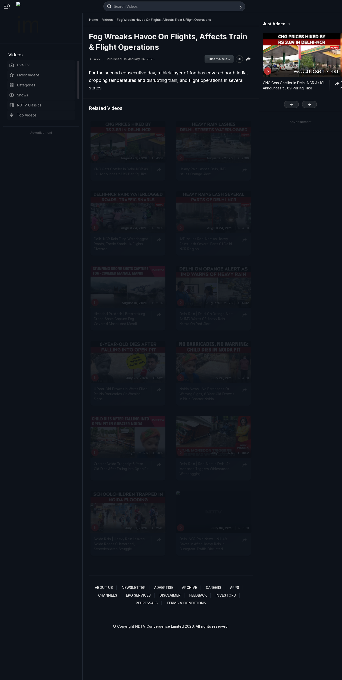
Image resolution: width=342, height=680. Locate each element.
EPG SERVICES (138, 595)
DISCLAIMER (170, 595)
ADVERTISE (163, 587)
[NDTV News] (27, 22)
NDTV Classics (29, 105)
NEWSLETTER (133, 587)
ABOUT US (104, 587)
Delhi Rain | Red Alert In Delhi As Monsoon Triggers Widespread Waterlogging (205, 469)
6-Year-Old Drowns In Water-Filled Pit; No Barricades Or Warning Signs (121, 394)
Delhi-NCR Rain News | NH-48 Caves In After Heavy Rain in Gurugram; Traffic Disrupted (203, 544)
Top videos (27, 115)
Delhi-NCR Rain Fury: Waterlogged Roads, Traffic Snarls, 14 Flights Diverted (121, 244)
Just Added (274, 23)
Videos (15, 54)
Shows (22, 95)
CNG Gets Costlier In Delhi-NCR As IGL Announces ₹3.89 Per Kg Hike (121, 171)
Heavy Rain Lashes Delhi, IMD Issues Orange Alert (203, 171)
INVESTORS (226, 595)
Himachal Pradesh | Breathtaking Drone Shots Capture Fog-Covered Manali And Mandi (119, 319)
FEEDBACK (198, 595)
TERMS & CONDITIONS (186, 603)
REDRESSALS (147, 603)
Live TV (23, 65)
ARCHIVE (189, 587)
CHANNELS (107, 595)
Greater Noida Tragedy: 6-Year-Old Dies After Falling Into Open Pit (121, 466)
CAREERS (213, 587)
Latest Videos (28, 75)
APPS (234, 587)
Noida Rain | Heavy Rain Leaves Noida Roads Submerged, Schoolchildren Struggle (119, 544)
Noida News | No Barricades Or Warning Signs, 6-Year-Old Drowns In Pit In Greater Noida (207, 394)
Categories (26, 85)
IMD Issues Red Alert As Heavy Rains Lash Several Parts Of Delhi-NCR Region (206, 244)
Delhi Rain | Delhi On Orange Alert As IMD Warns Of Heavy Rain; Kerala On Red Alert (206, 319)
